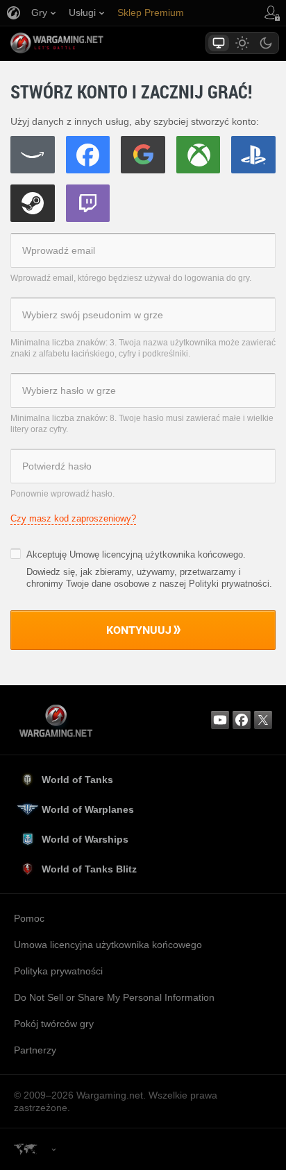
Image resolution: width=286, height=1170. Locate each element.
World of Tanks (77, 779)
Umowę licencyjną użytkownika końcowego (156, 554)
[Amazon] (32, 154)
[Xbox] (198, 154)
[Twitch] (88, 203)
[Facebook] (88, 154)
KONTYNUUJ (138, 629)
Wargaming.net (81, 43)
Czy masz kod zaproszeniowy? (73, 518)
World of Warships (85, 839)
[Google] (143, 154)
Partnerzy (35, 1050)
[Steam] (32, 203)
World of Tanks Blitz (89, 869)
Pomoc (29, 918)
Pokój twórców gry (54, 1023)
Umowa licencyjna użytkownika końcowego (108, 944)
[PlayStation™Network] (253, 154)
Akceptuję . (136, 554)
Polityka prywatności (58, 971)
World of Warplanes (88, 809)
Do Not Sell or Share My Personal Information (114, 997)
